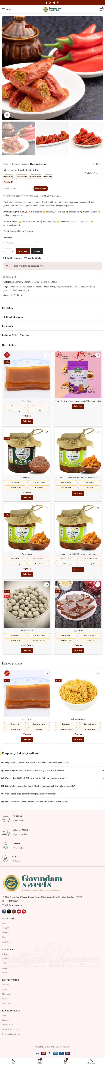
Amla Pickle (27, 563)
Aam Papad (27, 410)
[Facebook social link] (46, 3)
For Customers (10, 989)
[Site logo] (52, 9)
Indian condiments (34, 295)
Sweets (4, 982)
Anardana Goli (27, 639)
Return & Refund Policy (11, 1038)
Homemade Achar (38, 164)
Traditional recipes (21, 299)
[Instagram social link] (14, 921)
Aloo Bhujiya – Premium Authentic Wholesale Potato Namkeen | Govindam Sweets (78, 412)
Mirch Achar (49, 295)
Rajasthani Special (19, 164)
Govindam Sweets (92, 173)
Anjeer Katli (78, 639)
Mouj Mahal (6, 1003)
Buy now (37, 260)
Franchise (5, 994)
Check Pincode (40, 188)
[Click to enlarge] (7, 115)
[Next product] (100, 164)
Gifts (4, 972)
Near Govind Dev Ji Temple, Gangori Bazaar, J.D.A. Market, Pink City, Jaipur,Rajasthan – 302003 (43, 906)
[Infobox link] (52, 828)
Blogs (4, 946)
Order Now (22, 260)
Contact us (6, 1029)
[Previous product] (93, 164)
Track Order (6, 1012)
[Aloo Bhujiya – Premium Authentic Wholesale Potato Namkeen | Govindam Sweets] (78, 384)
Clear (7, 249)
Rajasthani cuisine (64, 295)
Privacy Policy (7, 1034)
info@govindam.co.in (13, 914)
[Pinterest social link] (54, 3)
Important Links (11, 1020)
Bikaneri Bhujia (78, 728)
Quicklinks (8, 927)
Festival (5, 968)
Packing (7, 237)
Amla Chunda (27, 486)
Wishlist (5, 1008)
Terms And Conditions (11, 1043)
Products (5, 941)
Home (6, 164)
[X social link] (50, 3)
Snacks (4, 977)
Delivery (18, 291)
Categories (8, 958)
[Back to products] (96, 164)
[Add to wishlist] (46, 364)
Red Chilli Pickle (81, 295)
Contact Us (6, 951)
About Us (5, 937)
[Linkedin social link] (58, 3)
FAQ (4, 1024)
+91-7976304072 (12, 910)
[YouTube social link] (19, 921)
